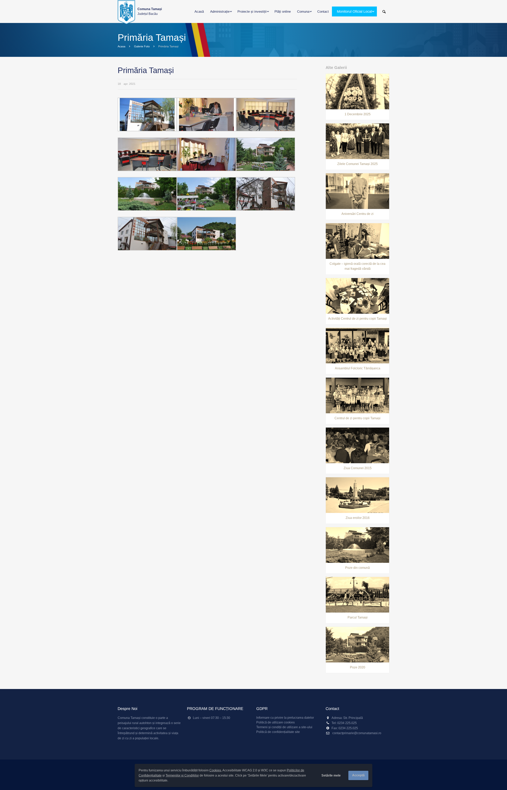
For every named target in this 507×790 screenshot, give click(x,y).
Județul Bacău (149, 11)
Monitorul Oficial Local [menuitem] (354, 11)
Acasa (121, 46)
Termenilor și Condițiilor (182, 775)
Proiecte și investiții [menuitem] (252, 11)
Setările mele (331, 775)
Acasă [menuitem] (199, 11)
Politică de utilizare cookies (275, 722)
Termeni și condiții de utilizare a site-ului (284, 727)
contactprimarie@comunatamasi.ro (356, 733)
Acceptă (358, 775)
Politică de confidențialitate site (278, 732)
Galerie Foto (142, 46)
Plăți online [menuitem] (282, 11)
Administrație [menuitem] (220, 11)
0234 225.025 (347, 723)
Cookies (215, 770)
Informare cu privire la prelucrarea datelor (285, 717)
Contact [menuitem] (323, 11)
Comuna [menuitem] (303, 11)
